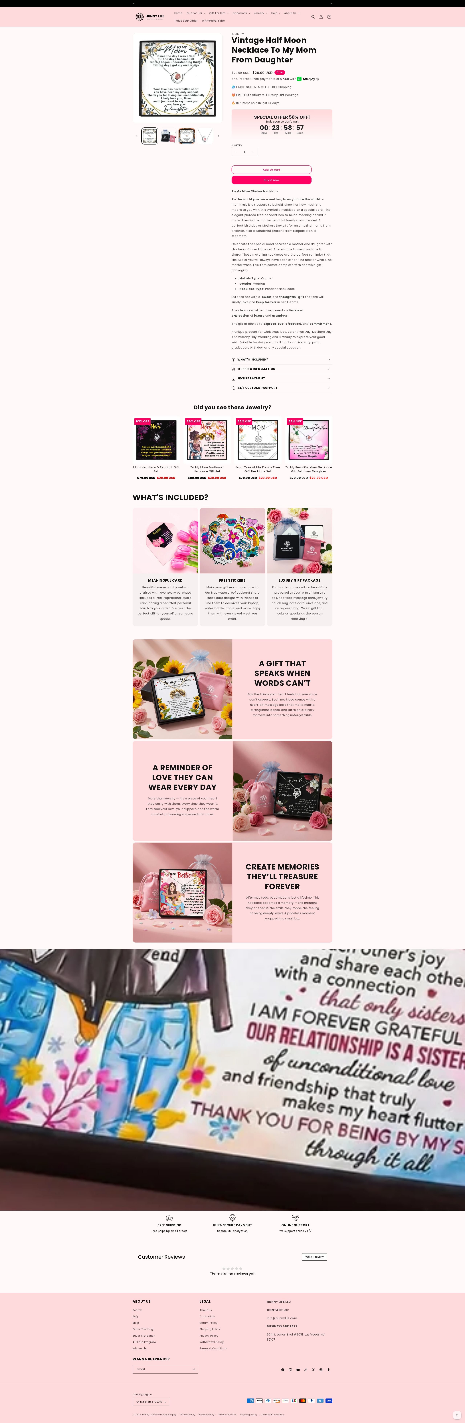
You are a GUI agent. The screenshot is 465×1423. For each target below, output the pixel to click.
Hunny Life (148, 1414)
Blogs (136, 1323)
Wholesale (140, 1348)
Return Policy (208, 1323)
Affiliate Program (144, 1342)
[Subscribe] (194, 1369)
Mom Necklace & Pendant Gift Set (156, 469)
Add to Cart (156, 477)
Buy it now (271, 180)
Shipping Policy (210, 1329)
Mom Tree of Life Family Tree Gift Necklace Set (258, 469)
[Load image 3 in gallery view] (186, 136)
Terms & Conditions (213, 1348)
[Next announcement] (331, 3)
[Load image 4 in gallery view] (205, 136)
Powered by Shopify (165, 1414)
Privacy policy (206, 1414)
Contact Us (207, 1316)
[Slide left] (137, 136)
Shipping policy (248, 1414)
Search (137, 1310)
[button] (196, 13)
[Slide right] (219, 136)
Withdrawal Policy (212, 1342)
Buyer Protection (144, 1336)
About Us (206, 1310)
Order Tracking (143, 1329)
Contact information (272, 1414)
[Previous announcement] (134, 3)
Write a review (314, 1256)
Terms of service (227, 1414)
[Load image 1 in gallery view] (149, 136)
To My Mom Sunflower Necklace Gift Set (207, 469)
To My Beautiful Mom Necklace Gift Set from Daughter (308, 469)
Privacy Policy (209, 1336)
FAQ (135, 1316)
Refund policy (187, 1414)
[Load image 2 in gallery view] (168, 136)
